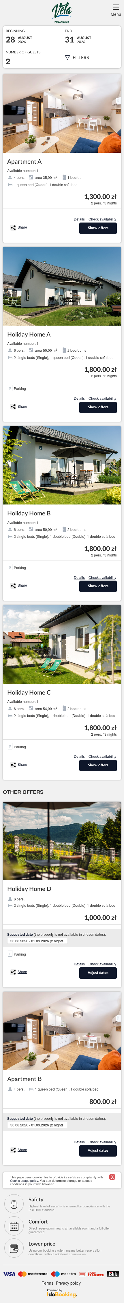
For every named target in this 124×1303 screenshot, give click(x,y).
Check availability (102, 218)
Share (22, 227)
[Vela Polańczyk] (62, 12)
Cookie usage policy (24, 1180)
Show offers (98, 228)
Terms (47, 1283)
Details (79, 218)
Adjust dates (98, 973)
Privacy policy (68, 1283)
